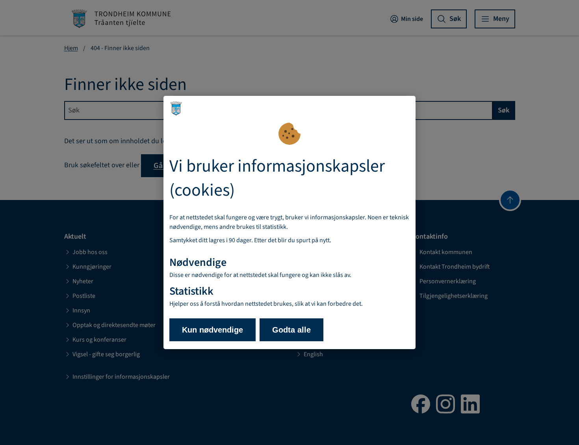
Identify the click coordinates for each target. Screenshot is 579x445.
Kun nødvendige (212, 329)
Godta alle (291, 329)
